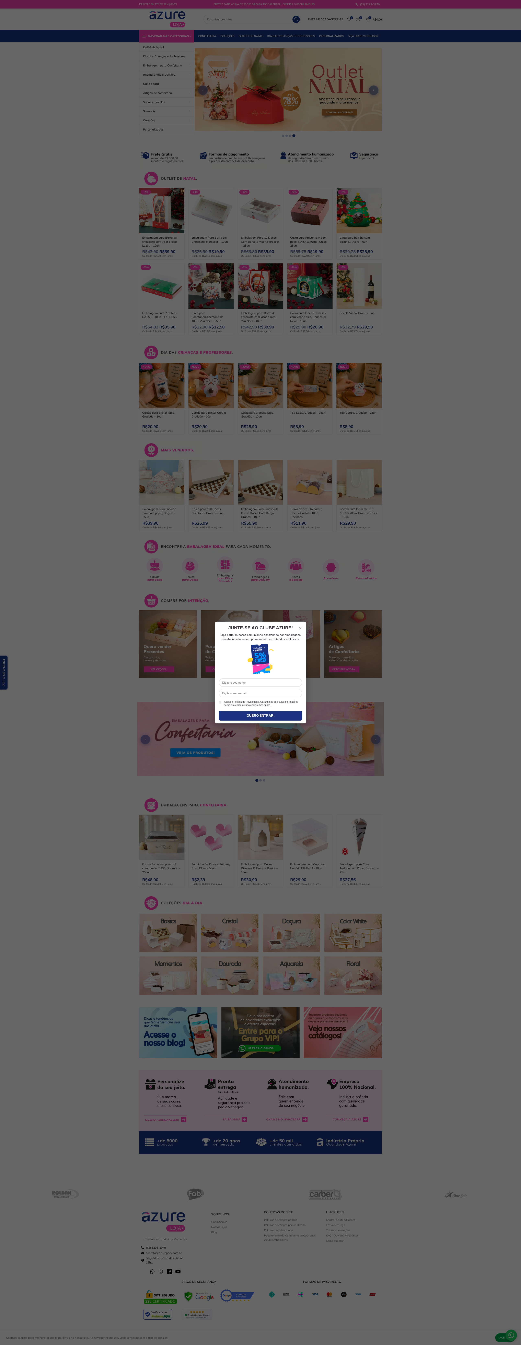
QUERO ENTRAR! (261, 715)
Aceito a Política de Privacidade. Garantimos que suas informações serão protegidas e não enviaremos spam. (261, 703)
